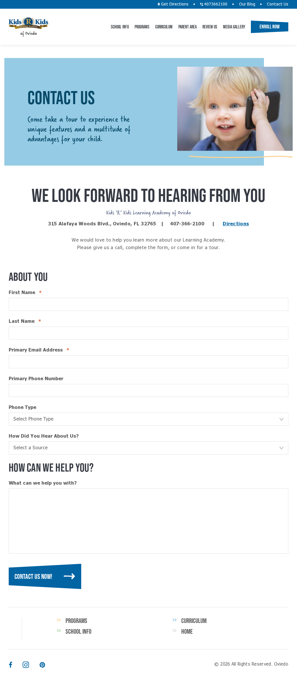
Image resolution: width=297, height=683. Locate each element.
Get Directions (174, 4)
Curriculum (164, 26)
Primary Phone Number (36, 378)
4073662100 (215, 4)
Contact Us (277, 4)
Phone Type (22, 407)
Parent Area (187, 26)
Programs (142, 26)
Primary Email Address (50, 350)
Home (187, 631)
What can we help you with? (43, 483)
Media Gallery (234, 26)
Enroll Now (270, 27)
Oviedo (28, 23)
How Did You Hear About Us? (44, 436)
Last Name (36, 321)
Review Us (209, 26)
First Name (36, 292)
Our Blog (247, 4)
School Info (120, 26)
